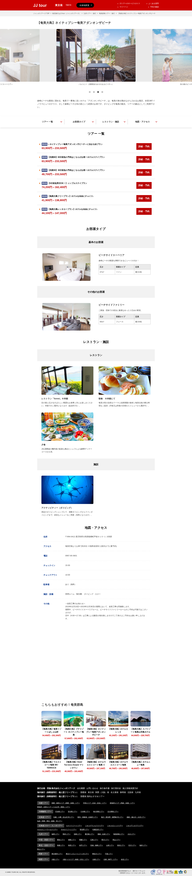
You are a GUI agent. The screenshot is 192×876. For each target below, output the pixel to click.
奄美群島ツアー (118, 834)
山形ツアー (110, 845)
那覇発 (83, 792)
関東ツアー (43, 854)
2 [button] (94, 92)
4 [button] (102, 92)
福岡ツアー (55, 834)
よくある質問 (154, 3)
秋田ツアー (72, 845)
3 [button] (98, 92)
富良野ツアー (84, 829)
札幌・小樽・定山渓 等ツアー (63, 817)
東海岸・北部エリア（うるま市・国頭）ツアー (53, 807)
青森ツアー (61, 845)
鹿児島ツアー (89, 834)
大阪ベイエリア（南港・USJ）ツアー (76, 859)
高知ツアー (61, 840)
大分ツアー (131, 834)
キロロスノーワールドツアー (47, 829)
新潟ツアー (121, 845)
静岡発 (123, 792)
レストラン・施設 (110, 122)
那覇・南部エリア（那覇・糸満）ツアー (66, 803)
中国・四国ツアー (46, 840)
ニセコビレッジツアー (115, 826)
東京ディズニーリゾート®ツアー (77, 854)
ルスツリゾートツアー (74, 826)
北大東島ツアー (112, 811)
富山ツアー (41, 849)
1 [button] (89, 92)
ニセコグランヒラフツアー (94, 826)
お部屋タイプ (79, 122)
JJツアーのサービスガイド (130, 3)
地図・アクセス (142, 122)
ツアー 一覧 (47, 122)
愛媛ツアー (83, 840)
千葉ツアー (109, 854)
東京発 (91, 792)
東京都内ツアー (57, 854)
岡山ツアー (116, 840)
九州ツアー (43, 834)
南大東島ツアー (98, 811)
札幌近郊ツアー (97, 829)
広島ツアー (94, 840)
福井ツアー (143, 845)
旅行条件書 (105, 788)
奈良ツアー (125, 859)
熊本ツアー (67, 834)
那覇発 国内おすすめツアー (92, 796)
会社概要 (81, 788)
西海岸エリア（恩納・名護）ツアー (122, 803)
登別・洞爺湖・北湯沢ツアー (87, 817)
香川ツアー (105, 840)
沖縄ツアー (43, 803)
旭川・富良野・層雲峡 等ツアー (112, 817)
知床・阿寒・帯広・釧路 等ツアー (49, 821)
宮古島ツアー (72, 811)
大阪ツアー (55, 859)
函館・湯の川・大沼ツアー (136, 817)
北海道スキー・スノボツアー (51, 826)
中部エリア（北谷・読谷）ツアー (95, 803)
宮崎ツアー (78, 834)
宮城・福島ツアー (96, 845)
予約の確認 (154, 7)
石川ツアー (132, 845)
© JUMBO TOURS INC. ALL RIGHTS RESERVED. (20, 872)
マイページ (124, 7)
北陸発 (130, 792)
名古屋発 (114, 792)
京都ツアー (96, 859)
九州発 (138, 792)
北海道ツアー (44, 817)
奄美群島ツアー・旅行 (107, 13)
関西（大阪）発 (102, 792)
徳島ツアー (72, 840)
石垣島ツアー (60, 811)
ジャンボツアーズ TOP (41, 13)
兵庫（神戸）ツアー (111, 859)
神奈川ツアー (97, 854)
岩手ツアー (83, 845)
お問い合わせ (92, 788)
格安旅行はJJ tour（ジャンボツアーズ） (66, 13)
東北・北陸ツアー (46, 845)
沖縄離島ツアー (45, 811)
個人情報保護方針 (130, 788)
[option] (96, 57)
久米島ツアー (85, 811)
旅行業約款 (116, 788)
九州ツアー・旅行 (90, 13)
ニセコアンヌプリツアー (134, 826)
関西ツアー (43, 859)
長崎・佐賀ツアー (104, 834)
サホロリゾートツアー (69, 829)
